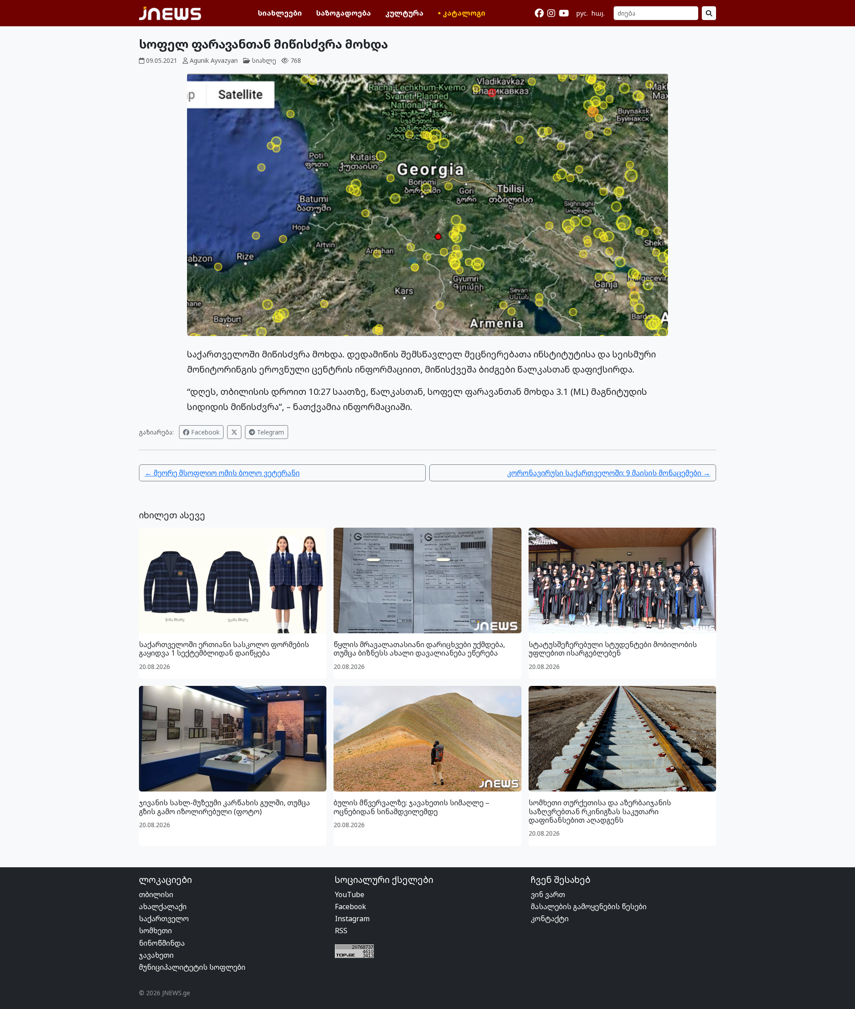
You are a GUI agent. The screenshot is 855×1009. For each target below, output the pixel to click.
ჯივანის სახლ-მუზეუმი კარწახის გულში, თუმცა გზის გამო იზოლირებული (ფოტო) (224, 807)
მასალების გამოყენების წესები (589, 906)
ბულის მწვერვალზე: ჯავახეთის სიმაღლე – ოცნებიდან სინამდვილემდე (411, 807)
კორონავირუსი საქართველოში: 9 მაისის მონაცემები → (608, 473)
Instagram (352, 918)
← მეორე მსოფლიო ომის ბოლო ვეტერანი (222, 473)
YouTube (349, 894)
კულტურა (404, 13)
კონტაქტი (550, 918)
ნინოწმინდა (162, 943)
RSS (341, 930)
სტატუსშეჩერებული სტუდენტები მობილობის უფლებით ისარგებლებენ (613, 649)
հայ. (598, 13)
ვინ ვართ (548, 894)
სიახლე (264, 60)
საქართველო (164, 918)
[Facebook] (539, 13)
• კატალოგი (461, 13)
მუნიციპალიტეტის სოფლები (192, 967)
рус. (582, 13)
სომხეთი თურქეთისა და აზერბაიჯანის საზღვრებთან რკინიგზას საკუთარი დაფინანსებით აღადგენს (600, 811)
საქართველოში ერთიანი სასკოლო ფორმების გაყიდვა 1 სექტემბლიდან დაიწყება (224, 649)
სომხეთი (155, 930)
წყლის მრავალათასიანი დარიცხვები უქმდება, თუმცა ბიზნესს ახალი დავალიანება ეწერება (419, 649)
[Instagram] (551, 13)
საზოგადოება (343, 13)
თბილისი (156, 894)
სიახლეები (280, 13)
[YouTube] (564, 13)
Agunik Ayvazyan (214, 60)
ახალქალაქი (163, 906)
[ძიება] (709, 13)
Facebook (204, 432)
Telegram (269, 432)
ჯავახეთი (156, 955)
